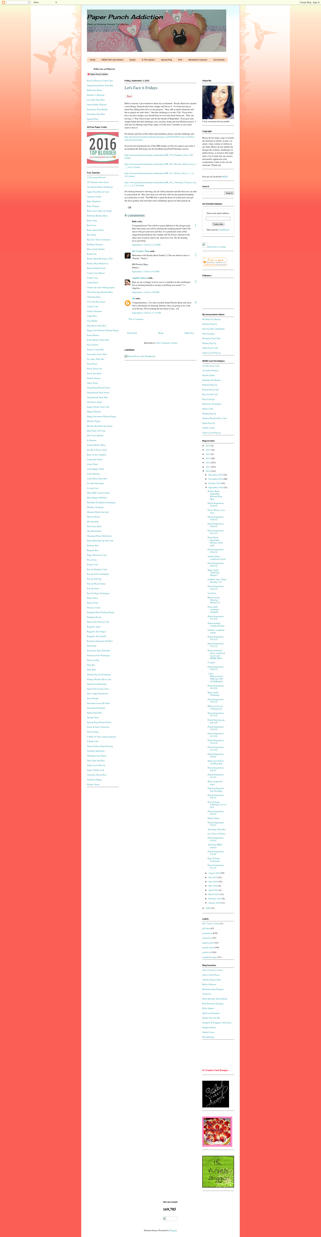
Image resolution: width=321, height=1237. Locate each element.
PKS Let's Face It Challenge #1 (215, 707)
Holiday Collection (95, 94)
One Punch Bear (94, 531)
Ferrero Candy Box (95, 349)
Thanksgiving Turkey (96, 755)
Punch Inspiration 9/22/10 (216, 638)
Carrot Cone (92, 277)
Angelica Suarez (139, 277)
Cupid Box (92, 315)
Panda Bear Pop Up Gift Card (100, 540)
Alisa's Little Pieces (211, 974)
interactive (207, 937)
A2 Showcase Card (210, 365)
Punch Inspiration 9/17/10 (216, 714)
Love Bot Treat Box (96, 99)
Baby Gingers (93, 206)
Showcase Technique (211, 403)
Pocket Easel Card (210, 389)
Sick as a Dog (93, 660)
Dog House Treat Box (96, 325)
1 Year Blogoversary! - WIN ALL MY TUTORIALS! (216, 677)
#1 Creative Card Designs (215, 1070)
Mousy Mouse (93, 516)
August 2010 (214, 872)
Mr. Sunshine (93, 521)
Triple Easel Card (210, 347)
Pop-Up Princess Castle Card (100, 80)
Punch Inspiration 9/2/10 (216, 853)
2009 (208, 908)
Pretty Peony (92, 602)
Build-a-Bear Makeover (97, 263)
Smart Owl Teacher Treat (98, 688)
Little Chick (92, 464)
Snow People (93, 698)
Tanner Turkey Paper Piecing (100, 746)
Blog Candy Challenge (214, 694)
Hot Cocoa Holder (95, 435)
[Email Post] (129, 206)
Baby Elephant (93, 201)
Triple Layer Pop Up (96, 765)
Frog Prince (92, 363)
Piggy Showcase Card (96, 554)
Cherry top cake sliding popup (101, 287)
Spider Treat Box (94, 712)
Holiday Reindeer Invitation (100, 425)
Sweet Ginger (93, 731)
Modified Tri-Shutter (211, 319)
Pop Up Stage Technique (214, 859)
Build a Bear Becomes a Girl (100, 258)
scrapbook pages (209, 957)
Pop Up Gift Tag (94, 578)
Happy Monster (94, 411)
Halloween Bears (94, 90)
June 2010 (213, 881)
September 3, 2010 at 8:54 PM (145, 271)
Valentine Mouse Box (97, 774)
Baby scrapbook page (215, 783)
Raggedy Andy (94, 626)
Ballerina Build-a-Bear (97, 215)
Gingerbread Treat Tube (97, 397)
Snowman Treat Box (96, 113)
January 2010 (214, 902)
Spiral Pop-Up (208, 423)
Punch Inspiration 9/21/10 (216, 645)
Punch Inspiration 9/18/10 (216, 700)
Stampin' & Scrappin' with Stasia (217, 1022)
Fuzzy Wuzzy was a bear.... (216, 511)
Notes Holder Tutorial (96, 104)
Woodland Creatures (197, 60)
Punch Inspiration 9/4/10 (216, 824)
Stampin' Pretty (209, 1027)
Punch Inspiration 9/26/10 (216, 551)
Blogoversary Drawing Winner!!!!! (214, 600)
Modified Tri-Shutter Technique (101, 502)
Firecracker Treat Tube (97, 354)
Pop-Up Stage (208, 399)
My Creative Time (140, 251)
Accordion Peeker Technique (100, 186)
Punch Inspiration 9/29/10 (216, 518)
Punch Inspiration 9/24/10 (216, 587)
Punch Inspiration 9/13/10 (216, 748)
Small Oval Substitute (97, 683)
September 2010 (216, 487)
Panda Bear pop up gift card (216, 721)
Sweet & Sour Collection (98, 726)
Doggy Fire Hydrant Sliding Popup (103, 330)
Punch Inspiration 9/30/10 (216, 504)
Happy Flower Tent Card (98, 406)
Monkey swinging (95, 507)
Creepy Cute (92, 306)
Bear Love (91, 225)
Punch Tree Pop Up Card (98, 621)
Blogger (173, 1230)
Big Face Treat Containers (98, 239)
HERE (225, 176)
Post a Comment (136, 319)
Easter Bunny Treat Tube (98, 339)
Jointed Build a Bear (96, 444)
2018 (208, 445)
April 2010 (213, 890)
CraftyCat (206, 993)
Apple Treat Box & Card (98, 191)
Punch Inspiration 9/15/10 (216, 735)
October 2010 (214, 483)
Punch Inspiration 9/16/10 (216, 728)
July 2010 (213, 877)
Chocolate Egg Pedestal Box (100, 291)
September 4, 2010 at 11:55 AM (146, 312)
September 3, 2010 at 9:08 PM (145, 292)
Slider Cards (207, 408)
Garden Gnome (93, 378)
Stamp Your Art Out (211, 1017)
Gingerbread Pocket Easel (98, 387)
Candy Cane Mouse (96, 272)
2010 (208, 471)
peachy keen (208, 947)
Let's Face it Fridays (217, 833)
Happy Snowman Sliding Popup (101, 416)
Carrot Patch (92, 282)
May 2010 (213, 885)
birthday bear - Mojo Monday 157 (217, 580)
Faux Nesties (92, 344)
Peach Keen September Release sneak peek (215, 541)
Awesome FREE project (215, 846)
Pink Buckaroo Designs (213, 1003)
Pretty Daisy (92, 597)
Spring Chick (93, 717)
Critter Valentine (94, 311)
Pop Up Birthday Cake (97, 569)
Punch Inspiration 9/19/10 (216, 687)
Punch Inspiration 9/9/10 (216, 755)
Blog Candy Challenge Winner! (214, 572)
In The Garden (148, 60)
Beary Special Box (95, 229)
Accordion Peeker (210, 370)
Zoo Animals (219, 60)
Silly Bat (91, 664)
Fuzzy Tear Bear (94, 373)
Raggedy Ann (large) (96, 631)
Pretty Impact (208, 1008)
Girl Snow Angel (94, 401)
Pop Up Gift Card (210, 394)
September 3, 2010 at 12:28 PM (146, 244)
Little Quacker (93, 473)
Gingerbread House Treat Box (100, 85)
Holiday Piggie (94, 421)
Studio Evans (208, 1032)
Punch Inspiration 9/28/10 (216, 525)
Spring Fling (166, 60)
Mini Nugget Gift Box (97, 497)
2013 (208, 458)
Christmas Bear (94, 296)
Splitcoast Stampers (211, 1013)
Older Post (189, 332)
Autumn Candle (94, 196)
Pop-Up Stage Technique (98, 593)
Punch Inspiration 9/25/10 (216, 564)
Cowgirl (211, 662)
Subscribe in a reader (216, 246)
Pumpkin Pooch (94, 617)
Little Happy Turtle (95, 468)
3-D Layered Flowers (96, 177)
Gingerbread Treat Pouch (98, 392)
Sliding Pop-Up (209, 343)
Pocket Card (92, 564)
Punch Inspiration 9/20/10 (216, 668)
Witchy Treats (93, 784)
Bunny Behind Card (96, 268)
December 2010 (215, 474)
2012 (208, 462)
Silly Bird (91, 669)
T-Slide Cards (208, 427)
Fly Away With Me (95, 359)
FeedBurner (224, 229)
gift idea (206, 928)
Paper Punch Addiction (125, 17)
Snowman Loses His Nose (98, 703)
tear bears (212, 593)
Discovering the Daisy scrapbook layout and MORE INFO (216, 654)
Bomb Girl (91, 253)
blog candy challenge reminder (213, 609)
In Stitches (91, 440)
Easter (133, 60)
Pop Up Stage (208, 333)
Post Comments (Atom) (166, 342)
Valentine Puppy (94, 779)
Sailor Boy (91, 645)
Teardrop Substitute (96, 750)
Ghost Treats (92, 382)
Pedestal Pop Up (209, 323)
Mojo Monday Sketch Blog (214, 998)
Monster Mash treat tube (98, 511)
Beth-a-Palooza (209, 984)
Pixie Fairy (92, 559)
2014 (208, 454)
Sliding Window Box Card (99, 679)
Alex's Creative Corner (212, 969)
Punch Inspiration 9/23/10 (216, 617)
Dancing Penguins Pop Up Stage (216, 789)
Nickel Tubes (214, 818)
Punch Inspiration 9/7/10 (216, 776)
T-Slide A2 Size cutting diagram (101, 736)
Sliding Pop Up (209, 413)
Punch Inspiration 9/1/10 (216, 866)
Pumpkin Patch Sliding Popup (100, 612)
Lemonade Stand (94, 459)
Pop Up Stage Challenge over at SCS (217, 804)
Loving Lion (92, 488)
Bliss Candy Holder (96, 249)
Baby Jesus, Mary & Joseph (99, 210)
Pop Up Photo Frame (96, 583)
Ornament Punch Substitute (99, 535)
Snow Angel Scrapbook (97, 693)
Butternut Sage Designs (213, 989)
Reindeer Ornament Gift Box (100, 640)
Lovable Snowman (95, 483)
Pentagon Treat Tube (211, 338)
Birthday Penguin (95, 244)
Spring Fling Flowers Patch (99, 722)
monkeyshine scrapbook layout (217, 557)
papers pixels (208, 942)
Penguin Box (93, 550)
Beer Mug (91, 234)
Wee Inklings (208, 1036)
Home (92, 60)
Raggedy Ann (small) (96, 636)
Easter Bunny (93, 335)
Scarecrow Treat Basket (97, 109)
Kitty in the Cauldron (96, 454)
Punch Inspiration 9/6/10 (216, 796)
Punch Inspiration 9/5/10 (216, 812)
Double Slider (208, 375)
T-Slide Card (92, 741)
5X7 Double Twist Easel (98, 182)
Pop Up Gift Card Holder (98, 573)
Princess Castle (93, 607)
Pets (180, 60)
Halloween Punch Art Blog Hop (216, 762)
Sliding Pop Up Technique (99, 674)
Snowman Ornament (96, 707)
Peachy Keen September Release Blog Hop (215, 495)
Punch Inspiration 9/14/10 (216, 741)
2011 (208, 466)
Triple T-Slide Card (95, 770)
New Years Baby (94, 526)
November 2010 (216, 478)
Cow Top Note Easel (96, 301)
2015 (208, 449)
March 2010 (214, 894)
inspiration (207, 933)
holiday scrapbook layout (216, 631)
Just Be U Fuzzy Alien (97, 449)
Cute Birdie (92, 320)
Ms (133, 298)
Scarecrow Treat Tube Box (99, 650)
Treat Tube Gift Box (96, 760)
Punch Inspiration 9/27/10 (216, 532)
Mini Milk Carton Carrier (98, 492)
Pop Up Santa (93, 588)
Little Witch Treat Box (97, 478)
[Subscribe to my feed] (204, 246)
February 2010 (215, 898)
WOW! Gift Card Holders (113, 60)
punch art (206, 952)
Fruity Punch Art (94, 368)
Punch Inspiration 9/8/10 (216, 769)
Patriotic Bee (93, 545)
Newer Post (132, 332)
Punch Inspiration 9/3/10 (216, 839)
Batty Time (92, 220)
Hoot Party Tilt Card (96, 430)
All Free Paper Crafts (211, 979)
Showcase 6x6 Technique (98, 655)
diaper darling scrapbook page (216, 624)
